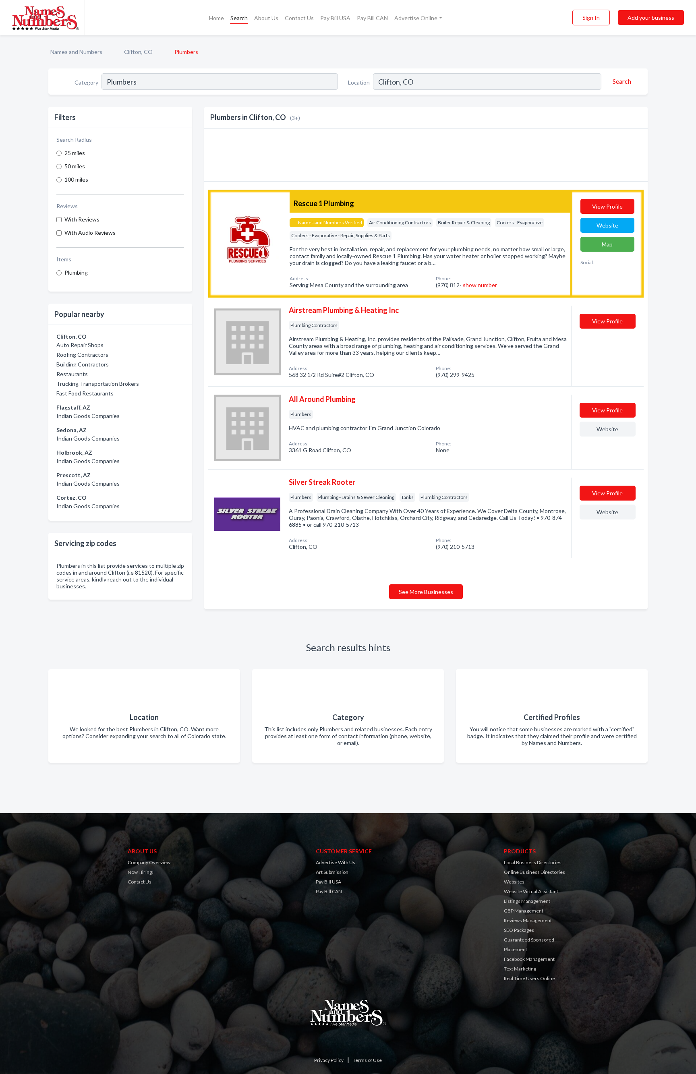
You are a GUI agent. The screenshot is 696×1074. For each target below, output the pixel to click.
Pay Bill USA (335, 17)
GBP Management (523, 911)
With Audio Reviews (90, 232)
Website (607, 225)
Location (359, 82)
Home (216, 17)
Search (239, 17)
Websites (514, 882)
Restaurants (72, 373)
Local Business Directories (532, 862)
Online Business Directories (534, 872)
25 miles (74, 152)
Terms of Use (367, 1060)
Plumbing (76, 272)
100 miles (76, 179)
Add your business (651, 17)
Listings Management (527, 901)
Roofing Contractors (82, 354)
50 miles (74, 166)
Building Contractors (82, 364)
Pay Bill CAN (372, 17)
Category (86, 82)
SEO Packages (519, 930)
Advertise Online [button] (415, 17)
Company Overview (149, 862)
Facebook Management (529, 959)
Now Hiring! (141, 872)
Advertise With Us (335, 862)
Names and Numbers (76, 51)
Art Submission (332, 872)
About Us (266, 17)
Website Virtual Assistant (531, 891)
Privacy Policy (329, 1060)
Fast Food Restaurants (85, 393)
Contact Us (299, 17)
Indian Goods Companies (88, 415)
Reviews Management (528, 920)
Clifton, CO (138, 51)
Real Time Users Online (529, 978)
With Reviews (81, 219)
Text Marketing (520, 969)
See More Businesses (426, 591)
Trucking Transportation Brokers (97, 383)
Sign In (591, 17)
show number (480, 284)
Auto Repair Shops (80, 344)
